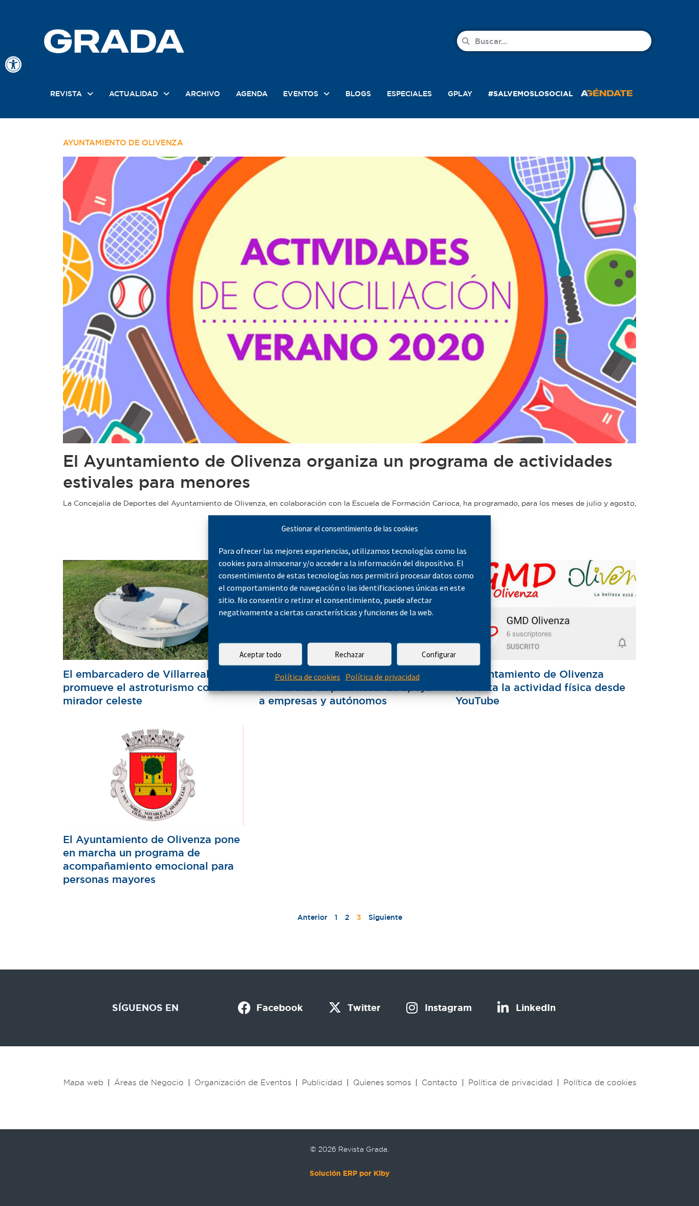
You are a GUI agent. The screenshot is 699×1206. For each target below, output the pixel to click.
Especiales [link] (409, 93)
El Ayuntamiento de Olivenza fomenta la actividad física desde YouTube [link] (540, 687)
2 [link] (347, 917)
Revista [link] (66, 93)
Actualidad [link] (133, 93)
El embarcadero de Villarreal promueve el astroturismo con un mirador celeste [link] (147, 687)
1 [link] (336, 917)
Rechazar (349, 654)
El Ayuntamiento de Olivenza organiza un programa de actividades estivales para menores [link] (338, 471)
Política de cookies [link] (307, 677)
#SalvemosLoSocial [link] (530, 93)
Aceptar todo (260, 654)
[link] (13, 64)
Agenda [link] (252, 93)
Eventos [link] (300, 93)
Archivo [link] (202, 93)
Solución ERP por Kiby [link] (349, 1173)
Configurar (439, 654)
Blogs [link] (358, 93)
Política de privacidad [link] (382, 677)
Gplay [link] (460, 93)
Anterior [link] (312, 917)
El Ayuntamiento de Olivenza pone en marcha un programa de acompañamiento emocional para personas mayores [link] (151, 860)
